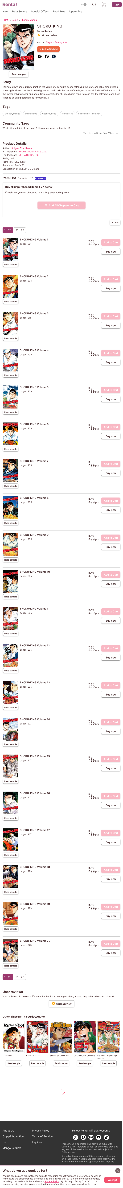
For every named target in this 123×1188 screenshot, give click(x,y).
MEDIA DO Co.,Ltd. (29, 155)
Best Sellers (19, 11)
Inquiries (37, 1142)
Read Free (59, 11)
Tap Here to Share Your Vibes (98, 133)
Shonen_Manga (12, 113)
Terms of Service (42, 1136)
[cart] (104, 4)
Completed (67, 113)
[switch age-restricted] (83, 4)
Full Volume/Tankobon (89, 113)
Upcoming (75, 11)
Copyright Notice (13, 1136)
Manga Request (12, 1148)
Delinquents (31, 113)
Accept (112, 1180)
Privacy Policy (40, 1130)
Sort (115, 222)
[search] (94, 4)
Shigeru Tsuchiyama (56, 42)
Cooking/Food (49, 113)
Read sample (19, 74)
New (5, 11)
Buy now (111, 251)
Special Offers (40, 11)
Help (5, 1142)
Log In (117, 4)
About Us (8, 1130)
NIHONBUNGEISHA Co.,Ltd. (32, 151)
